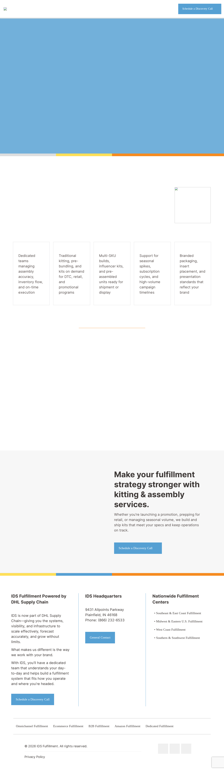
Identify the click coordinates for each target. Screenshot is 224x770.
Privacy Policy (34, 757)
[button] (159, 357)
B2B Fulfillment (99, 726)
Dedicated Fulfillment (159, 726)
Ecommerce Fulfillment (68, 726)
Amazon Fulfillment (127, 726)
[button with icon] (163, 749)
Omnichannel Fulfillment (32, 726)
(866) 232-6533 (111, 620)
